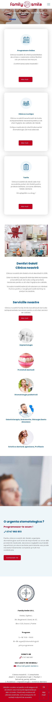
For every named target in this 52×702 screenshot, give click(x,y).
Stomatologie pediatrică (26, 394)
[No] (49, 692)
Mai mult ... (44, 695)
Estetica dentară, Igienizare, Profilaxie (26, 447)
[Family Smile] (26, 4)
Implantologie (26, 345)
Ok (44, 687)
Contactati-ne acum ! (12, 19)
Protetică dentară (26, 370)
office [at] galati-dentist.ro (27, 666)
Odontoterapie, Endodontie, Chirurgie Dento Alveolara (26, 420)
